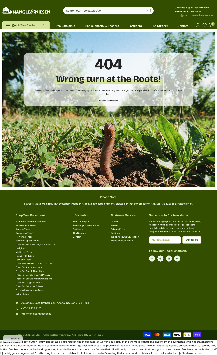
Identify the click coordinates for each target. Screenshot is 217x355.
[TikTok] (169, 258)
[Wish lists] (205, 25)
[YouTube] (177, 258)
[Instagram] (160, 258)
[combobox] (104, 10)
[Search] (108, 10)
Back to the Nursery (108, 101)
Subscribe (192, 239)
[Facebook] (152, 258)
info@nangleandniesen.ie (194, 15)
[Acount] (198, 25)
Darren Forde (96, 334)
